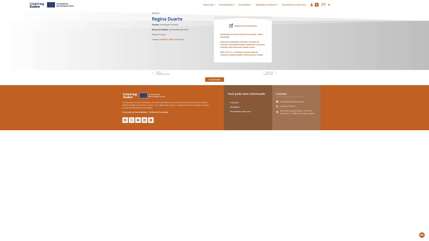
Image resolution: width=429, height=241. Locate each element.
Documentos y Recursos (240, 111)
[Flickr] (151, 120)
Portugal (162, 34)
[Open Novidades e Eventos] (277, 5)
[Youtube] (138, 120)
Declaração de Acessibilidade (134, 112)
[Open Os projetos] (251, 5)
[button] (317, 5)
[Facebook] (125, 120)
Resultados (234, 107)
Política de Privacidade (158, 112)
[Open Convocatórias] (234, 5)
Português (179, 39)
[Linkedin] (144, 120)
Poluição (244, 42)
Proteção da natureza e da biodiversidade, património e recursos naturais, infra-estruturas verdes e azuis (242, 44)
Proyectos (234, 102)
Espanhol (163, 39)
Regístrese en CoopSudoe (245, 26)
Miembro (156, 13)
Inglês (171, 39)
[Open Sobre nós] (214, 5)
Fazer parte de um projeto (245, 34)
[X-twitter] (132, 120)
